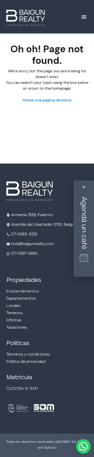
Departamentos (21, 299)
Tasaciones (16, 328)
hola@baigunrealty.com (32, 244)
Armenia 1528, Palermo (32, 215)
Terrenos (14, 313)
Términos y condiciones (28, 355)
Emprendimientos (22, 291)
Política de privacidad (25, 362)
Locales (13, 306)
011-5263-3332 (24, 234)
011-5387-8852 (24, 254)
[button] (84, 17)
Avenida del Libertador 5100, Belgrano (45, 225)
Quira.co (50, 447)
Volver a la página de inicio (47, 100)
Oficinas (13, 320)
